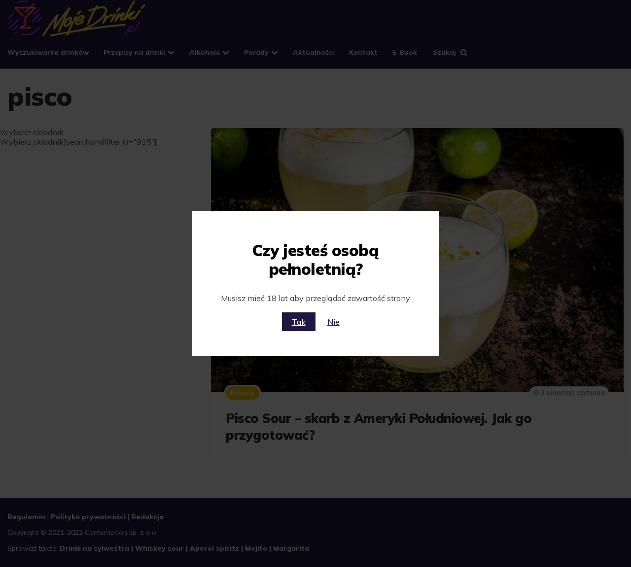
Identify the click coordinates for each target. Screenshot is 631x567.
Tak (299, 322)
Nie (333, 322)
